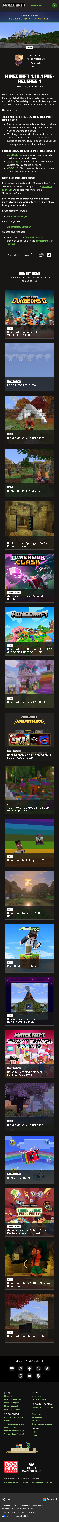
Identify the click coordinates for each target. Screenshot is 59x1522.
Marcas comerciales (25, 1509)
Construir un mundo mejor (14, 1430)
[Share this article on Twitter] (33, 255)
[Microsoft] (50, 1499)
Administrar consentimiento (41, 1483)
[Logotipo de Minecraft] (14, 5)
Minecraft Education (12, 1409)
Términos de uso (8, 1509)
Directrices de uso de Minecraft (16, 1483)
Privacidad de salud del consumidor (33, 1505)
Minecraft (8, 1396)
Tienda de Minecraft (39, 1399)
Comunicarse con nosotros (42, 1424)
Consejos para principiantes (42, 1407)
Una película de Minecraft (14, 1434)
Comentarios (36, 1414)
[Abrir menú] (54, 5)
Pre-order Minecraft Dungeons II (28, 18)
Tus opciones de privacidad (17, 1516)
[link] (12, 1368)
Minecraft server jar (17, 216)
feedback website (34, 237)
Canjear (35, 1435)
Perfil (34, 1432)
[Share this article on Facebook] (49, 255)
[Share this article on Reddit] (41, 255)
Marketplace (36, 1396)
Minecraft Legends (11, 1406)
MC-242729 (12, 161)
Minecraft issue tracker (19, 226)
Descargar (36, 1420)
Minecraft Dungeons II (12, 1399)
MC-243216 (12, 168)
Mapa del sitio (37, 1417)
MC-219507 (12, 154)
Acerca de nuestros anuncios (13, 1512)
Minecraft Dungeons (12, 1403)
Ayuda (34, 1411)
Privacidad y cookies (9, 1505)
